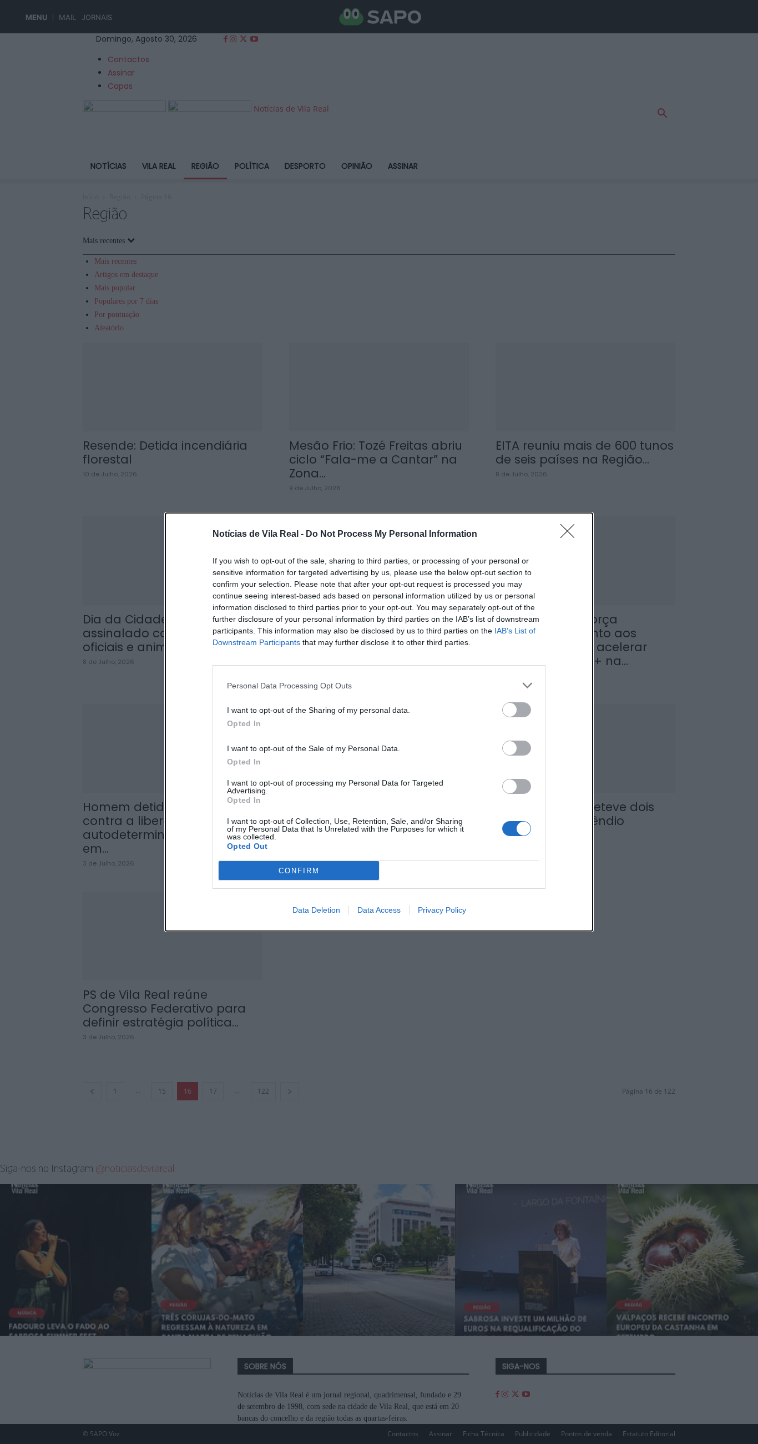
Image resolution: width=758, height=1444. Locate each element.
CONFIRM (299, 871)
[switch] (516, 709)
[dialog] (379, 722)
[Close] (571, 534)
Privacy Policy (442, 909)
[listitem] (379, 685)
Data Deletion (316, 909)
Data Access (379, 909)
